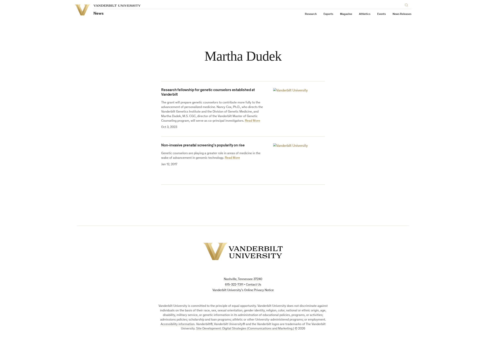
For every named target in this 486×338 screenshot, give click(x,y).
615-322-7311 (234, 284)
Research (311, 14)
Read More (252, 121)
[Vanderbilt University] (243, 251)
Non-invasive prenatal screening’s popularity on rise (203, 146)
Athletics (364, 14)
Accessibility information (178, 324)
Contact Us (253, 284)
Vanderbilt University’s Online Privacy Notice (243, 290)
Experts (328, 14)
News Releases (402, 14)
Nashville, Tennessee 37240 (243, 279)
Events (381, 14)
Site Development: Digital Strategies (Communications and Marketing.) (245, 328)
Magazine (346, 14)
